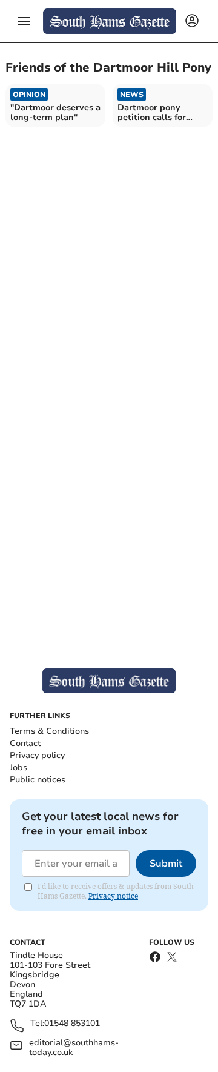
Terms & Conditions (49, 731)
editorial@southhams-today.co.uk (74, 1047)
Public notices (37, 779)
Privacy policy (37, 755)
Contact (25, 743)
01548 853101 (72, 1024)
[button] (24, 21)
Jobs (18, 767)
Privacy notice (113, 896)
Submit (166, 863)
